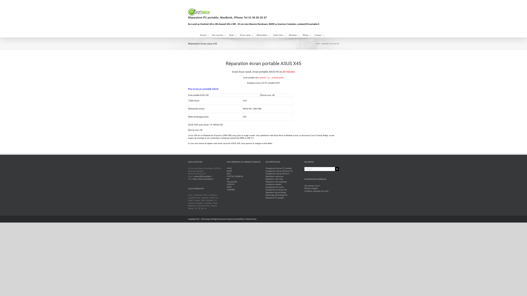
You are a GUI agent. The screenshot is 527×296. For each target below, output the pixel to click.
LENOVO (230, 184)
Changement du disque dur (276, 190)
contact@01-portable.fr (203, 176)
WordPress (240, 219)
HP (228, 179)
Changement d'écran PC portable (279, 168)
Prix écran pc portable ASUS (203, 89)
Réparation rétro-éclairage (276, 192)
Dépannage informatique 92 (276, 195)
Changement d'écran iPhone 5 (277, 174)
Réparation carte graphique (276, 182)
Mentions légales (311, 188)
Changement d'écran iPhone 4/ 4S (279, 171)
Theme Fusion (251, 219)
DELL (229, 174)
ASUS (229, 168)
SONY (229, 187)
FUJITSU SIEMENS (235, 176)
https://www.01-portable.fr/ (203, 179)
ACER (229, 171)
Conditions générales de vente (316, 191)
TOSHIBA (231, 190)
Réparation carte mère (274, 179)
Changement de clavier (275, 187)
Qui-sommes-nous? (312, 186)
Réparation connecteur (274, 176)
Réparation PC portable (275, 198)
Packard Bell (232, 182)
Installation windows (273, 184)
